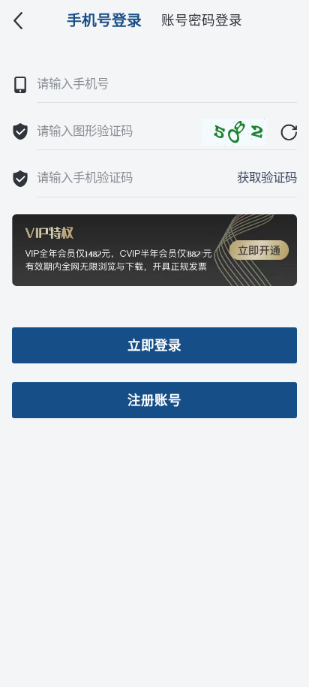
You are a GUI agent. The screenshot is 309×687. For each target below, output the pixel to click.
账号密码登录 (201, 20)
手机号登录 (104, 20)
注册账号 (155, 400)
